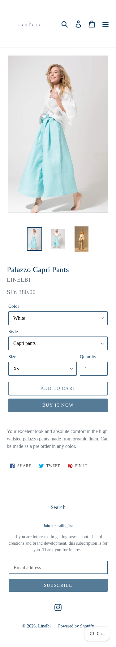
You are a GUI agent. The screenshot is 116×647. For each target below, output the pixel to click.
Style (13, 331)
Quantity (88, 356)
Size (12, 356)
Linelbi (44, 626)
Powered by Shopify (76, 626)
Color (13, 306)
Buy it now (58, 405)
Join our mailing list (58, 526)
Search (58, 507)
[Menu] (105, 23)
